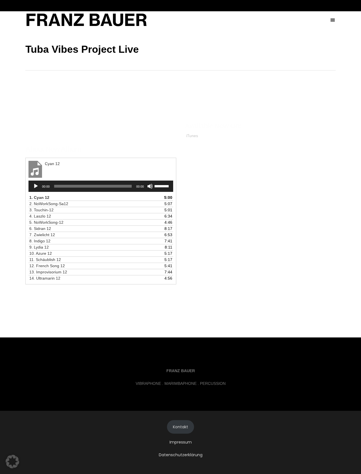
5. (46, 222)
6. (40, 228)
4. (40, 216)
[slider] (162, 186)
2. (48, 203)
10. (40, 253)
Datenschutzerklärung (180, 455)
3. (41, 210)
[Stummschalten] (150, 186)
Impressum (181, 442)
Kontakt (180, 427)
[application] (100, 186)
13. (48, 272)
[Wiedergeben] (36, 186)
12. (47, 266)
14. (44, 278)
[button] (12, 461)
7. (42, 234)
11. (45, 259)
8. (39, 241)
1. (39, 197)
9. (39, 247)
